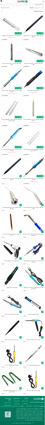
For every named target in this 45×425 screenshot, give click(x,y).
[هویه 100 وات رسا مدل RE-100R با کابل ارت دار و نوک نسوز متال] (11, 79)
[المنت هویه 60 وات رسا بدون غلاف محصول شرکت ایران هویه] (33, 196)
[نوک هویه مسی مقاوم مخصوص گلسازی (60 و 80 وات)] (11, 222)
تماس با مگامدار (25, 401)
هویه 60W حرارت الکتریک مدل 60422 (12, 314)
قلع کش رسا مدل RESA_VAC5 (33, 90)
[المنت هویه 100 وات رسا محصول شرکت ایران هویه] (11, 24)
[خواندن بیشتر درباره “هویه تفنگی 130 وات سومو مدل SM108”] (20, 258)
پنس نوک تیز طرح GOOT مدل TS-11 (33, 365)
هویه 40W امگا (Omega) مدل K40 (33, 390)
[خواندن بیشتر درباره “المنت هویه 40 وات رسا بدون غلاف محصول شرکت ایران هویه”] (20, 205)
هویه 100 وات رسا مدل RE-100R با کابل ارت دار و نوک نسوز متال (12, 91)
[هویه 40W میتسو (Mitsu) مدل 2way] (33, 328)
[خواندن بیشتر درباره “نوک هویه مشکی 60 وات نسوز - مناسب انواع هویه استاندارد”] (20, 176)
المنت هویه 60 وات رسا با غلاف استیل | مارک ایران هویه (33, 64)
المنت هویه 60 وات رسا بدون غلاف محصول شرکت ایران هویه (33, 208)
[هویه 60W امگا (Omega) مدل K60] (11, 353)
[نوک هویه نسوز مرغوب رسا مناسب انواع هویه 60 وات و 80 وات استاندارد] (11, 108)
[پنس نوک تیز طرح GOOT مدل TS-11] (33, 353)
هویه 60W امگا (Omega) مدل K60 (11, 365)
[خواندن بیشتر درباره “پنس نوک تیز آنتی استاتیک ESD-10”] (20, 337)
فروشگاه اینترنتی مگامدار (26, 423)
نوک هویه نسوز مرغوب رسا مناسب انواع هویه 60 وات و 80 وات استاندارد (11, 120)
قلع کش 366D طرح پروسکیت (11, 287)
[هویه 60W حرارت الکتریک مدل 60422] (11, 303)
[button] (42, 33)
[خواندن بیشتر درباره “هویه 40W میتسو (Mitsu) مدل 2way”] (42, 337)
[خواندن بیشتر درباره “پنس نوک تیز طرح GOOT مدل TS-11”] (42, 363)
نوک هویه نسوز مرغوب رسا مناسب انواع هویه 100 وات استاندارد (33, 120)
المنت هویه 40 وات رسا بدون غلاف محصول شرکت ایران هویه (11, 208)
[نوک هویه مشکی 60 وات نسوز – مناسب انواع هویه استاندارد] (11, 167)
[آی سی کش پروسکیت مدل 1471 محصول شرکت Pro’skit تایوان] (11, 379)
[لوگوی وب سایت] (22, 1)
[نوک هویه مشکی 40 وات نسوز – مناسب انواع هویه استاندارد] (33, 24)
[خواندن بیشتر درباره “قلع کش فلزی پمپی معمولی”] (42, 312)
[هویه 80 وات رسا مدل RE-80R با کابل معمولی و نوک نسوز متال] (33, 249)
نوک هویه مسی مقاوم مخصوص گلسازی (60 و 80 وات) (11, 234)
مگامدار (42, 7)
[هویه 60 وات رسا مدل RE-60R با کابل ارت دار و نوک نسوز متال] (11, 138)
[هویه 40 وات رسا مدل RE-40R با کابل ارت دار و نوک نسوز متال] (33, 167)
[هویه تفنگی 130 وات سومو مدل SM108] (11, 249)
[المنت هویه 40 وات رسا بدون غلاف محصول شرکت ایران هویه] (11, 196)
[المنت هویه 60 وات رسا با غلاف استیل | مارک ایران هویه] (33, 52)
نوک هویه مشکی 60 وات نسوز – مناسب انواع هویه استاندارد (11, 179)
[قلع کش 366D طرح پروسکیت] (11, 276)
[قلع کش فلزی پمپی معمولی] (33, 303)
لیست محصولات (37, 7)
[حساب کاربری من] (1, 4)
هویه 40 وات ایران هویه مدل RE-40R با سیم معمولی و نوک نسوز (33, 288)
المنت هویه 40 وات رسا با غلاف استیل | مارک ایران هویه (11, 64)
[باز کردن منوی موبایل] (43, 1)
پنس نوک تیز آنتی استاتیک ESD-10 (11, 339)
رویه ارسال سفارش (7, 405)
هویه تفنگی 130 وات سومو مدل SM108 (11, 261)
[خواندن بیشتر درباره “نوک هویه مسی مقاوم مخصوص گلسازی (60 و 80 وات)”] (20, 232)
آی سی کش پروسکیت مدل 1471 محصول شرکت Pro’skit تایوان (11, 391)
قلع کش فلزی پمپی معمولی (33, 314)
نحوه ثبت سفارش (7, 402)
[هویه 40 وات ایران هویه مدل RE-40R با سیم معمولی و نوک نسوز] (33, 276)
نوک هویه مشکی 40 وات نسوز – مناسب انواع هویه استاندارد (33, 36)
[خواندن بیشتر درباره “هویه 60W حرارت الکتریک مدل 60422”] (20, 312)
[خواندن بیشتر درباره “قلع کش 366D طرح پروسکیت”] (20, 285)
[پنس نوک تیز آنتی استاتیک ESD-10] (11, 328)
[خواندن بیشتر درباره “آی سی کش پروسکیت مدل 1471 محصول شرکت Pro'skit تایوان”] (20, 388)
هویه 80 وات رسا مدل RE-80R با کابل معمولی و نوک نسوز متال (33, 261)
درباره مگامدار (25, 403)
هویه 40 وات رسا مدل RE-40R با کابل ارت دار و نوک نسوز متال (33, 179)
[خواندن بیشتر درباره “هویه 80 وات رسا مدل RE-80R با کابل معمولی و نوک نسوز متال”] (42, 258)
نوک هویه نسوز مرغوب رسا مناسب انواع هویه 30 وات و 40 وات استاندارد (33, 150)
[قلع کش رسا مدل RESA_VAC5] (33, 79)
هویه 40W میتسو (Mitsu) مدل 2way (33, 339)
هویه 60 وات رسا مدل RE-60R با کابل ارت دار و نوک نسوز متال (11, 150)
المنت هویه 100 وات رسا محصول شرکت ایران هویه (11, 35)
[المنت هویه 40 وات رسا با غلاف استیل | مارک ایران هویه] (11, 52)
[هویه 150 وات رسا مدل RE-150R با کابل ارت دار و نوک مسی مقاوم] (33, 222)
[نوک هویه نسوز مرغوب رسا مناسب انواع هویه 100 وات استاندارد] (33, 108)
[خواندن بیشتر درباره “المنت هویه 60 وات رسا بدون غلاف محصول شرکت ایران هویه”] (42, 205)
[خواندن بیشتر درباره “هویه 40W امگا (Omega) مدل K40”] (42, 388)
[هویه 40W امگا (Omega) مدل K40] (33, 379)
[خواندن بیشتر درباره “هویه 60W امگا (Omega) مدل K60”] (20, 363)
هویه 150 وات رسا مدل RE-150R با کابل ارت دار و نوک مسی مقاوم (33, 234)
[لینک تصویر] (39, 399)
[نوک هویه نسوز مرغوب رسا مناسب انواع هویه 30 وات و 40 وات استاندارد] (33, 138)
